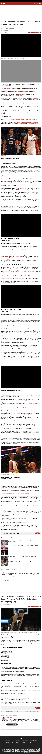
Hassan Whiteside (20, 188)
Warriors (18, 91)
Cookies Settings (8, 744)
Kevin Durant (3, 88)
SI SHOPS (27, 1)
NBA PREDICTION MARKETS (9, 732)
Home (2, 585)
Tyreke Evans (6, 181)
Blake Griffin (30, 96)
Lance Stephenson (27, 528)
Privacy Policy (7, 740)
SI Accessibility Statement (9, 742)
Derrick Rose (11, 100)
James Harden (20, 95)
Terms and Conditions (33, 740)
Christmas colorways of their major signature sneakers (27, 122)
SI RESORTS (23, 1)
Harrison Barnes (26, 341)
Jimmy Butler (5, 100)
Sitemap (17, 742)
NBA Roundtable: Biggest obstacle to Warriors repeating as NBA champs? (15, 493)
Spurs (21, 322)
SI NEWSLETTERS (12, 1)
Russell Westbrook (19, 96)
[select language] (37, 3)
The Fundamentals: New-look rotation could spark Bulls (18, 275)
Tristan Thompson (7, 357)
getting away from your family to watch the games (26, 124)
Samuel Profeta (4, 604)
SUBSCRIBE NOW (33, 1)
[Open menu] (1, 3)
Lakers (30, 106)
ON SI (2, 1)
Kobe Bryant (9, 88)
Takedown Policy (25, 740)
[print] (8, 580)
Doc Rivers (33, 521)
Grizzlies (29, 193)
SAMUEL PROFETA (9, 717)
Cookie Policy (18, 740)
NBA (5, 585)
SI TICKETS (18, 1)
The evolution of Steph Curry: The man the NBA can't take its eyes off (14, 325)
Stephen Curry (14, 95)
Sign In (39, 3)
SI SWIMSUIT (6, 1)
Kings (25, 193)
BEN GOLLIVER (9, 572)
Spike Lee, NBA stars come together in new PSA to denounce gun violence (15, 175)
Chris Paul (25, 96)
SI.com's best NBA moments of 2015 (8, 252)
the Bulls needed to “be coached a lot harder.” (13, 256)
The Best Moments (20, 123)
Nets (31, 180)
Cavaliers (24, 91)
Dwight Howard (19, 100)
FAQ (30, 742)
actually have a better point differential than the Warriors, (24, 414)
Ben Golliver (3, 30)
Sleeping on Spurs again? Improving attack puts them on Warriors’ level (15, 407)
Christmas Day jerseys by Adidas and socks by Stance (20, 119)
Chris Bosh (35, 99)
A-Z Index (23, 742)
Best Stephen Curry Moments (33, 123)
